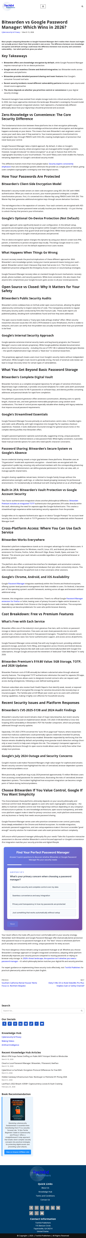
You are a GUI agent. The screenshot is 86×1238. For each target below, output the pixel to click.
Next (12, 924)
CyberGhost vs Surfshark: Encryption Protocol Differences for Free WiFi (32, 1070)
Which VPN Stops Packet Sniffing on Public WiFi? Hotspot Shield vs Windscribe (35, 1056)
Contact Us (45, 1199)
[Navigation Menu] (43, 6)
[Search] (82, 6)
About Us (45, 1188)
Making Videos (8, 1041)
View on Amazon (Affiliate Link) (17, 1152)
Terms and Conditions (45, 1196)
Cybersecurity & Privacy (11, 32)
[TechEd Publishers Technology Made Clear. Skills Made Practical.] (8, 6)
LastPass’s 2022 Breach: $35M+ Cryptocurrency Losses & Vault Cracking (32, 1084)
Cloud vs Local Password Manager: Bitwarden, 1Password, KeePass (30, 1063)
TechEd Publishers (72, 967)
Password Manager (16, 583)
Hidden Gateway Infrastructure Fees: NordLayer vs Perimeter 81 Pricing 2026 (34, 1077)
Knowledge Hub (45, 1192)
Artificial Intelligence (10, 1045)
